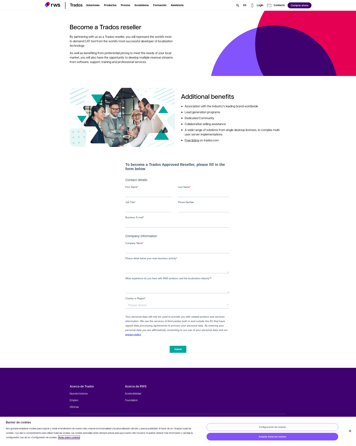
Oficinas (74, 406)
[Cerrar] (350, 431)
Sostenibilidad (133, 393)
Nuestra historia (79, 393)
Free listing (192, 140)
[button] (52, 4)
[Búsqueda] (237, 5)
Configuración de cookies (272, 427)
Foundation (131, 400)
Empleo (74, 400)
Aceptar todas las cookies (272, 436)
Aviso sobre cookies (69, 437)
